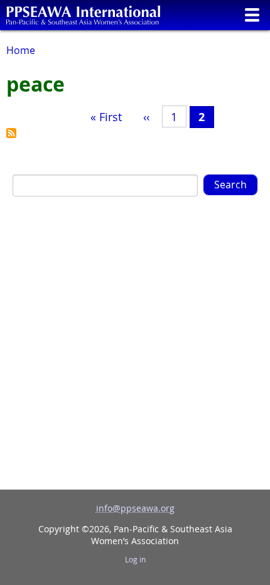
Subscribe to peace (11, 133)
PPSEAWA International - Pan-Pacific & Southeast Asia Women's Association (83, 15)
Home (20, 50)
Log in (135, 559)
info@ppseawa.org (135, 508)
